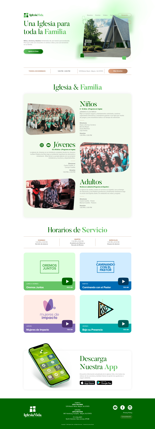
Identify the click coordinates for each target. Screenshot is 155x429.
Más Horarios (117, 71)
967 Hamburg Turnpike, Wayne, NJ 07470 (77, 413)
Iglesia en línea (33, 51)
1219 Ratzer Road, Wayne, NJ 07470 (77, 406)
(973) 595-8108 (77, 412)
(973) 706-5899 (77, 404)
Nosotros (90, 15)
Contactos (113, 15)
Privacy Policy (127, 413)
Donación (124, 15)
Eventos (97, 15)
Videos (105, 15)
